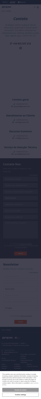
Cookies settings (20, 394)
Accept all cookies (20, 390)
